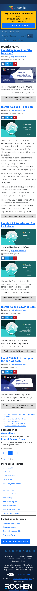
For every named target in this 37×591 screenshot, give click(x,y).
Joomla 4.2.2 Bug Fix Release (17, 106)
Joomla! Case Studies (10, 494)
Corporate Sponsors (10, 527)
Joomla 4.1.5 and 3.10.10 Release (15, 419)
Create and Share (9, 476)
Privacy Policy (27, 565)
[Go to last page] (18, 453)
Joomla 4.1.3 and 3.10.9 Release (15, 423)
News (30, 36)
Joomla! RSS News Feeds (11, 510)
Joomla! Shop (7, 498)
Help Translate (9, 570)
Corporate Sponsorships (11, 523)
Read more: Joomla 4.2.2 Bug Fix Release (18, 216)
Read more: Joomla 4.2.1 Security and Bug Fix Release (19, 298)
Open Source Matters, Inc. (22, 579)
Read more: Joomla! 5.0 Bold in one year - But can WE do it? (19, 406)
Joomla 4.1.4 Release (11, 421)
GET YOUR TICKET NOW (18, 25)
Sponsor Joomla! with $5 (24, 567)
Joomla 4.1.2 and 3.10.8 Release (15, 426)
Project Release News (18, 57)
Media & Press (18, 40)
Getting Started (8, 472)
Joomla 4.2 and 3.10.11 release (18, 306)
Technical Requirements (11, 513)
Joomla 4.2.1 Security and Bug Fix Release (18, 225)
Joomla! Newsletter (9, 506)
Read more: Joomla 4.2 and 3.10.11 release (19, 351)
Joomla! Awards (8, 490)
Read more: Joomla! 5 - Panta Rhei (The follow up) (19, 98)
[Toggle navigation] (3, 2)
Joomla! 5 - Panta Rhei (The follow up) (16, 52)
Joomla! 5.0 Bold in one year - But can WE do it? (17, 360)
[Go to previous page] (6, 453)
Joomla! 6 (22, 36)
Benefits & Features (9, 36)
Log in (31, 570)
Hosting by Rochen (18, 590)
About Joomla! (14, 32)
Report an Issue (21, 570)
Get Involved (7, 480)
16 (10, 453)
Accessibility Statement (13, 565)
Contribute (6, 40)
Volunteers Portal (9, 535)
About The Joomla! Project (12, 484)
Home (4, 32)
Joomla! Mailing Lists (10, 502)
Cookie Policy (9, 567)
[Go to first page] (3, 453)
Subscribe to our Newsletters (15, 541)
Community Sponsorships (12, 531)
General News (8, 433)
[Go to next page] (14, 453)
